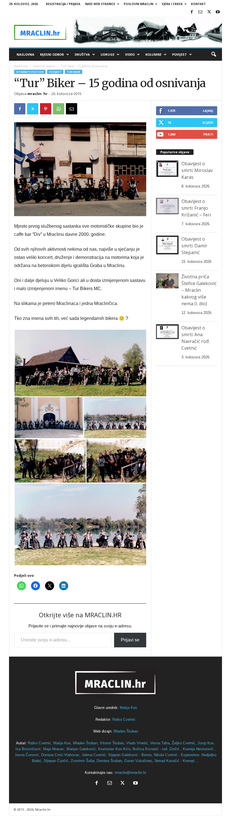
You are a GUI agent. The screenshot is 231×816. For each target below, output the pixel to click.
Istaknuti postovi (44, 66)
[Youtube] (217, 12)
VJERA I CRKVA (172, 4)
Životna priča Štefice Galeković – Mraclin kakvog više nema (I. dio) (199, 290)
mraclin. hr (37, 93)
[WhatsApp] (58, 108)
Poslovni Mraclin (138, 4)
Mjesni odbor (52, 54)
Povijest (179, 54)
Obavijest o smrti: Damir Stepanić (194, 246)
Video (130, 54)
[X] (209, 12)
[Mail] (200, 12)
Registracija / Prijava (63, 4)
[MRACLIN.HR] (115, 31)
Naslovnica (21, 66)
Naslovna (25, 54)
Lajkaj (208, 111)
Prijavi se (130, 640)
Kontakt (198, 4)
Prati (208, 134)
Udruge (107, 54)
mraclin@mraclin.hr (130, 772)
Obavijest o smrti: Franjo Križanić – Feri (196, 208)
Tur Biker (73, 72)
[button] (213, 54)
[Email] (71, 108)
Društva (82, 54)
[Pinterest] (45, 108)
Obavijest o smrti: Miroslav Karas (197, 170)
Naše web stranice (100, 4)
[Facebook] (191, 12)
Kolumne (153, 54)
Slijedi (207, 122)
